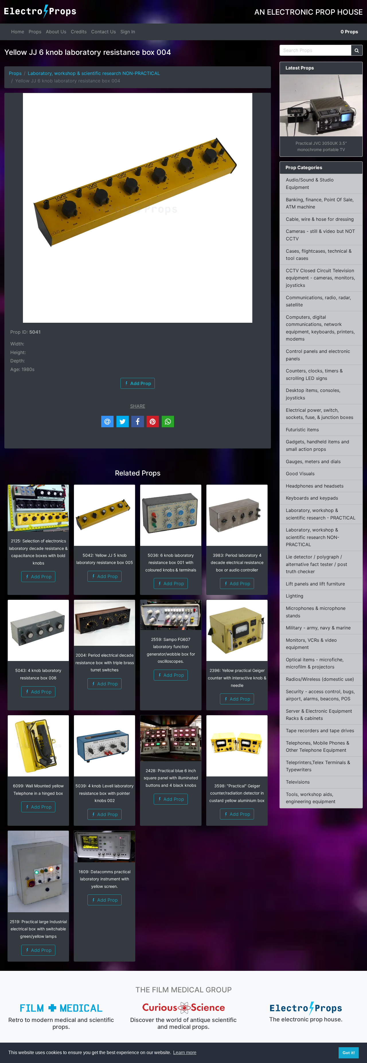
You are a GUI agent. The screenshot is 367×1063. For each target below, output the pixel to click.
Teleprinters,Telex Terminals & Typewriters (318, 766)
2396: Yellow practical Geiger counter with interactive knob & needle (237, 677)
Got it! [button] (349, 1052)
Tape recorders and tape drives (320, 730)
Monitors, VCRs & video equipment (311, 643)
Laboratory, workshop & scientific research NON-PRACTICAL (94, 73)
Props (35, 31)
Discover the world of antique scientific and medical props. (183, 1023)
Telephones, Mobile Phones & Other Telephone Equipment (317, 746)
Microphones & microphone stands (315, 612)
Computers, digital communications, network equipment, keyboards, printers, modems (320, 328)
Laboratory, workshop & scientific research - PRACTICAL (321, 514)
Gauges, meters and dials (313, 461)
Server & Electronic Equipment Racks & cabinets (319, 714)
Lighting (294, 596)
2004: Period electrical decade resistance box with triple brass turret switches (104, 662)
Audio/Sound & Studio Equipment (310, 183)
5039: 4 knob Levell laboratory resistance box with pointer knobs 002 (104, 793)
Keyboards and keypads (312, 498)
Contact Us (103, 31)
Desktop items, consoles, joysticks (313, 394)
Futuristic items (302, 429)
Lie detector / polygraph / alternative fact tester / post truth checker (316, 564)
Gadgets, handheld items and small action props (317, 445)
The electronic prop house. (306, 1019)
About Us (56, 31)
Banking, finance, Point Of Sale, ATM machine (320, 203)
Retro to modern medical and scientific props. (61, 1023)
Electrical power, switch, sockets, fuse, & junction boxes (319, 413)
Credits (79, 31)
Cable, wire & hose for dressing (320, 219)
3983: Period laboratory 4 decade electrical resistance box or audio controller (237, 562)
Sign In (127, 31)
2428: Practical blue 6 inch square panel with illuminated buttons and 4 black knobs (171, 778)
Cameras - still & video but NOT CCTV (320, 234)
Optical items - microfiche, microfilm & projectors (314, 663)
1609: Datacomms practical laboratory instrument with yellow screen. (104, 879)
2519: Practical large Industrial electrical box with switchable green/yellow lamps (38, 929)
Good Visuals (300, 473)
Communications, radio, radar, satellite (318, 301)
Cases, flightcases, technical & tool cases (319, 254)
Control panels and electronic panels (318, 355)
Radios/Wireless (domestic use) (320, 679)
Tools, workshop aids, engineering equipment (310, 798)
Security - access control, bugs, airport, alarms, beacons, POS (320, 695)
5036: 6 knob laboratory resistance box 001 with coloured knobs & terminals (170, 562)
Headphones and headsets (314, 486)
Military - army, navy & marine (318, 628)
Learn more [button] (184, 1052)
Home (17, 31)
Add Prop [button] (41, 576)
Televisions (298, 782)
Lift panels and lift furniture (315, 584)
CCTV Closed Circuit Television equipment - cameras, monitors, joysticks (320, 278)
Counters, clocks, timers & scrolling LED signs (314, 374)
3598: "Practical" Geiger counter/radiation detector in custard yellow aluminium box (237, 793)
